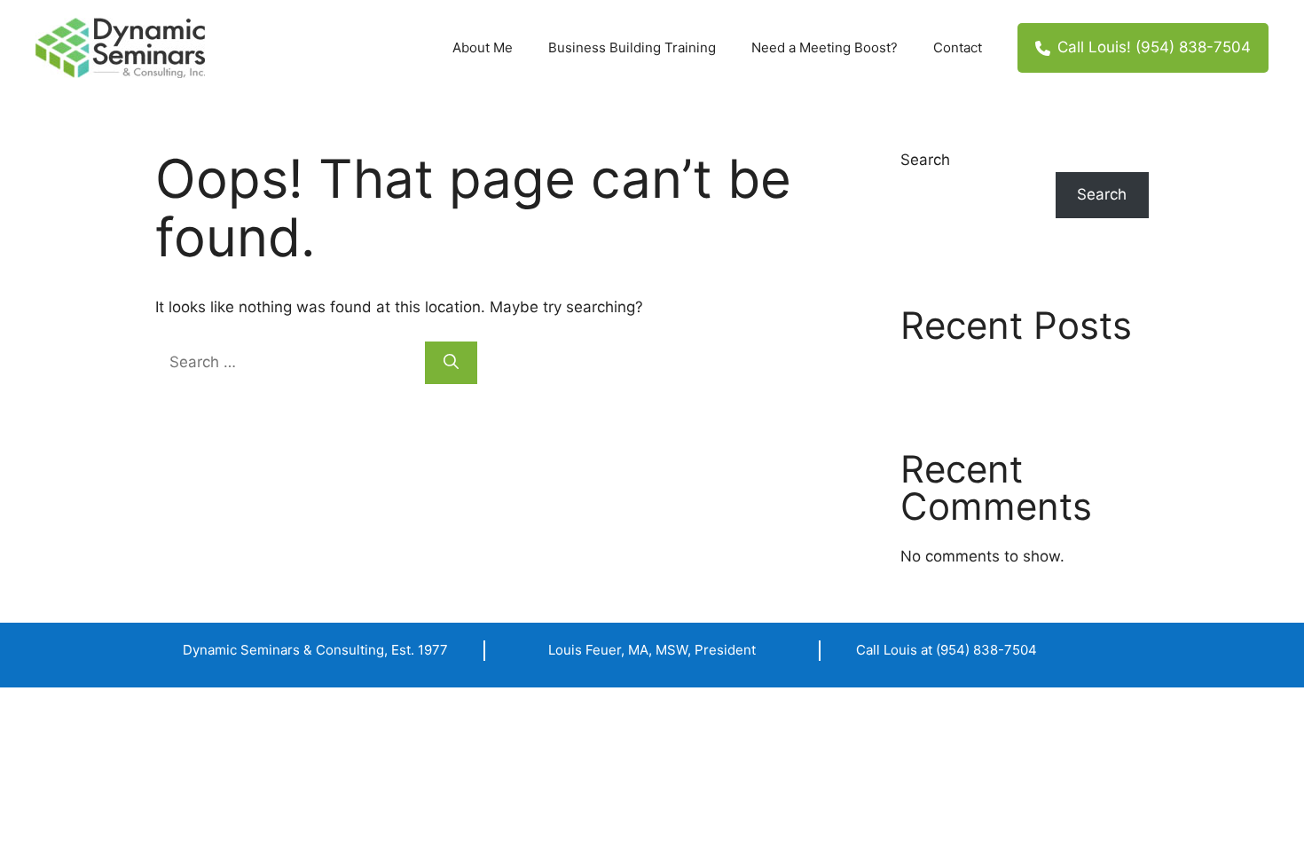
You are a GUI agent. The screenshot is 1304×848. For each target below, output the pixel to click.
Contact (957, 47)
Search (925, 160)
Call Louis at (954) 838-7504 (946, 649)
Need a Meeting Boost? (824, 47)
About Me (482, 47)
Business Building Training (632, 47)
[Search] (451, 363)
